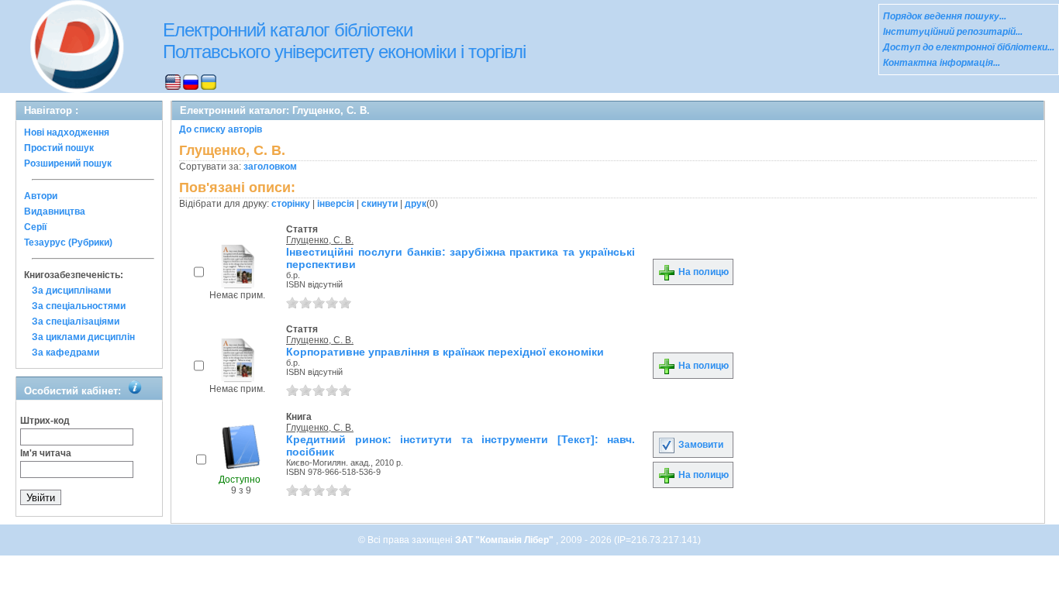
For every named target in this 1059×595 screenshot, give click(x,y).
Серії (35, 227)
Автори (40, 196)
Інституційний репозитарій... (953, 31)
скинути (379, 203)
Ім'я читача (45, 453)
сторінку (290, 203)
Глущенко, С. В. (320, 240)
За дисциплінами (71, 290)
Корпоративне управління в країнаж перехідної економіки (445, 352)
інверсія (335, 203)
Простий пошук (59, 148)
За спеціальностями (79, 306)
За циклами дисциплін (83, 337)
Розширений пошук (68, 163)
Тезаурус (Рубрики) (68, 242)
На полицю (702, 272)
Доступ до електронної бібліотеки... (968, 47)
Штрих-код (45, 420)
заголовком (270, 166)
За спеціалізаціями (75, 321)
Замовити (699, 444)
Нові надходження (66, 132)
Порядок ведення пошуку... (944, 16)
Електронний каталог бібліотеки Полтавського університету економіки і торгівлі (344, 40)
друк (415, 203)
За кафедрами (65, 352)
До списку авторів (220, 129)
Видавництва (54, 211)
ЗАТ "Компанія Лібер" (505, 540)
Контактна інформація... (941, 62)
